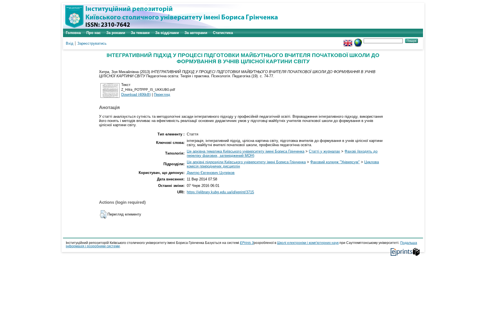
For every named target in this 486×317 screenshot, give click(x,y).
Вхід (69, 43)
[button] (103, 214)
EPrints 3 (247, 242)
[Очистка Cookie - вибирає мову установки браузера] (358, 41)
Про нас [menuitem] (93, 33)
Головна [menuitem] (73, 33)
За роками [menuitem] (115, 33)
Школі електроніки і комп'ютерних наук (308, 242)
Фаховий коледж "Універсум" (335, 162)
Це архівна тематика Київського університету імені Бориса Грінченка (245, 151)
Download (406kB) (136, 94)
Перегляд (162, 94)
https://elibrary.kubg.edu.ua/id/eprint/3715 (220, 192)
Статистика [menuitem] (223, 33)
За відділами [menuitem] (167, 33)
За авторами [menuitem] (195, 33)
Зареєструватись (92, 43)
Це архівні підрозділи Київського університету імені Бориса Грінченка (246, 162)
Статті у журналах (324, 151)
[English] (347, 41)
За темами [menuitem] (140, 33)
